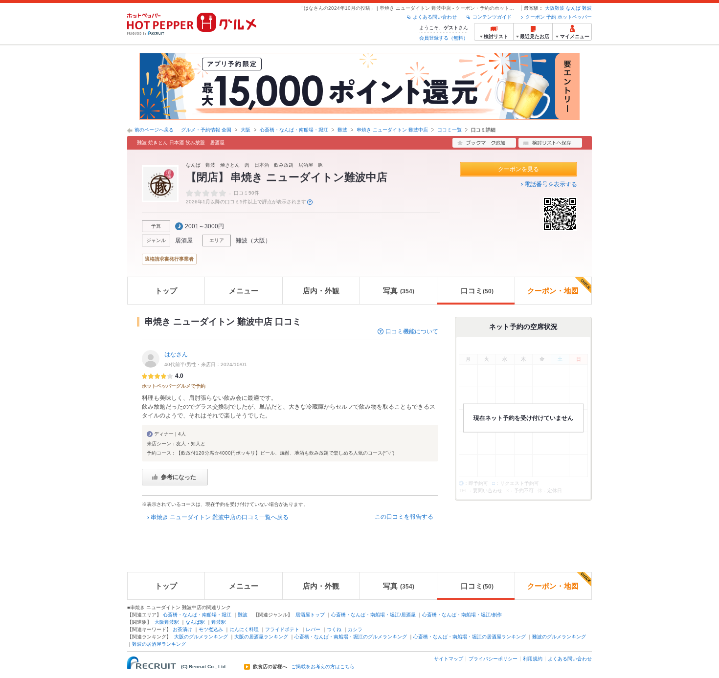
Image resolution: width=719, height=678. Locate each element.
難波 (587, 8)
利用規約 (532, 658)
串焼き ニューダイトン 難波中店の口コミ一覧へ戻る (220, 517)
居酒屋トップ (310, 614)
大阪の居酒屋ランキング (261, 636)
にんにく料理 (244, 629)
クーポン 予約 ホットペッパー (558, 17)
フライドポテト (282, 629)
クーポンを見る (518, 169)
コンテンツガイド (492, 17)
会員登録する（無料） (443, 38)
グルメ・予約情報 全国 (206, 129)
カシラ (355, 629)
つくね (334, 629)
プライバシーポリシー (493, 658)
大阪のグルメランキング (201, 636)
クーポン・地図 (553, 290)
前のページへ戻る (154, 129)
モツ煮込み (211, 629)
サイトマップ (448, 658)
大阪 (245, 129)
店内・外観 (321, 290)
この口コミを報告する (404, 516)
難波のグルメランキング (559, 636)
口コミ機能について (411, 331)
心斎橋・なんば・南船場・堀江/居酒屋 (373, 614)
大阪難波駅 (167, 622)
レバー (313, 629)
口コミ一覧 (449, 129)
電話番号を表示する (550, 184)
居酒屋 (184, 240)
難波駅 (218, 622)
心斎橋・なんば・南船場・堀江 (294, 129)
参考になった (178, 477)
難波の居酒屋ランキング (159, 644)
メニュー (243, 290)
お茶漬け (182, 629)
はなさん (176, 354)
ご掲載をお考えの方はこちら (323, 666)
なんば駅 (195, 622)
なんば (573, 8)
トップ (166, 290)
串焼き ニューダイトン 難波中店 (392, 129)
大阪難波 (554, 8)
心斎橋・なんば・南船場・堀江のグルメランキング (350, 636)
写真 (398, 290)
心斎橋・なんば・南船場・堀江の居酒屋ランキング (469, 636)
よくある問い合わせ (435, 17)
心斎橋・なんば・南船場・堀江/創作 (462, 614)
